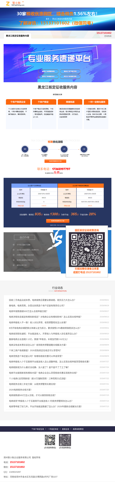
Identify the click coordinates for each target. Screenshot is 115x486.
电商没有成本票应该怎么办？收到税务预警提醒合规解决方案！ (38, 345)
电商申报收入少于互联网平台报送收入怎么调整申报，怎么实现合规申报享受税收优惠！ (50, 361)
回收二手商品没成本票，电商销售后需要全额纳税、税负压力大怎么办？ (42, 300)
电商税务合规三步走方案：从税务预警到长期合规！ (33, 384)
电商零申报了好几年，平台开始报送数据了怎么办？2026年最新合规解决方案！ (46, 406)
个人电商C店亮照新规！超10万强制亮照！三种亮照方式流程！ (38, 378)
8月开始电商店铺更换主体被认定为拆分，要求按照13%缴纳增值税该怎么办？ (45, 328)
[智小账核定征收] (15, 3)
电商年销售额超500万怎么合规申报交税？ (28, 311)
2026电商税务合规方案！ (21, 390)
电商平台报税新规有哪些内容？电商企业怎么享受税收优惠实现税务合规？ (43, 373)
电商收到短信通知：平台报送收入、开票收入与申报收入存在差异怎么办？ (43, 333)
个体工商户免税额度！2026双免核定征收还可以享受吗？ (35, 350)
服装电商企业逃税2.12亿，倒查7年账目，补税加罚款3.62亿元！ (39, 339)
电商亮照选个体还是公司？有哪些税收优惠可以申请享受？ (36, 356)
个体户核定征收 (37, 429)
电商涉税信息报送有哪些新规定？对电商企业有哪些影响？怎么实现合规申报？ (45, 317)
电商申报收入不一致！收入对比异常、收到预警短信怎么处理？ (38, 322)
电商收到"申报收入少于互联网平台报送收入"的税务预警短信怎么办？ (41, 401)
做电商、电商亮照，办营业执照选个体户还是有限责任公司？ (37, 305)
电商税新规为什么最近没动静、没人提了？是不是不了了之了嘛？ (39, 367)
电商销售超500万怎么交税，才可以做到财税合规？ (33, 395)
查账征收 (65, 429)
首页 (47, 19)
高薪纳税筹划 (78, 429)
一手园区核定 (53, 429)
